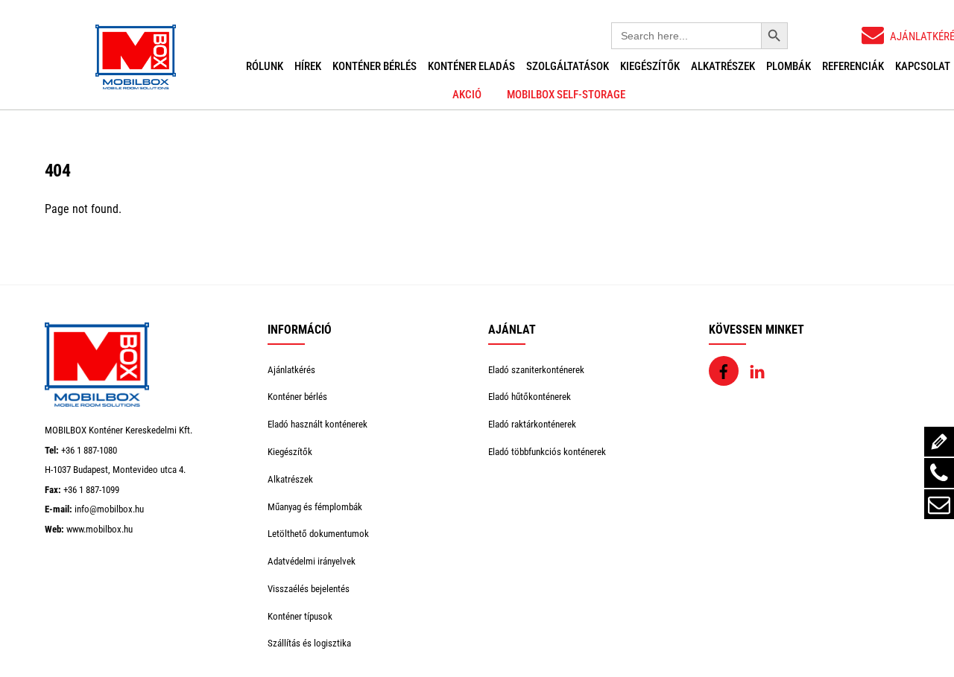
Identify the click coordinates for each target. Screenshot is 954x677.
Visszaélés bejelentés (309, 588)
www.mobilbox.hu (99, 529)
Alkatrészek (723, 66)
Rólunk (264, 66)
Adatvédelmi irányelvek (312, 561)
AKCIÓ (466, 94)
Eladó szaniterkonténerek (536, 369)
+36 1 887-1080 (89, 450)
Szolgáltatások (567, 66)
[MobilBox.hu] (97, 403)
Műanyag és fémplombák (315, 506)
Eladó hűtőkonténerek (529, 396)
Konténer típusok (300, 616)
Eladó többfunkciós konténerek (547, 451)
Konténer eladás (471, 66)
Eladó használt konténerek (317, 424)
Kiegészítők (650, 66)
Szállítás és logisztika (309, 643)
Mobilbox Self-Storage (566, 94)
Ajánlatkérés (291, 369)
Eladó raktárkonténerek (532, 424)
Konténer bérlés (374, 66)
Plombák (788, 66)
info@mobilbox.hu (109, 509)
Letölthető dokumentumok (318, 533)
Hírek (307, 66)
